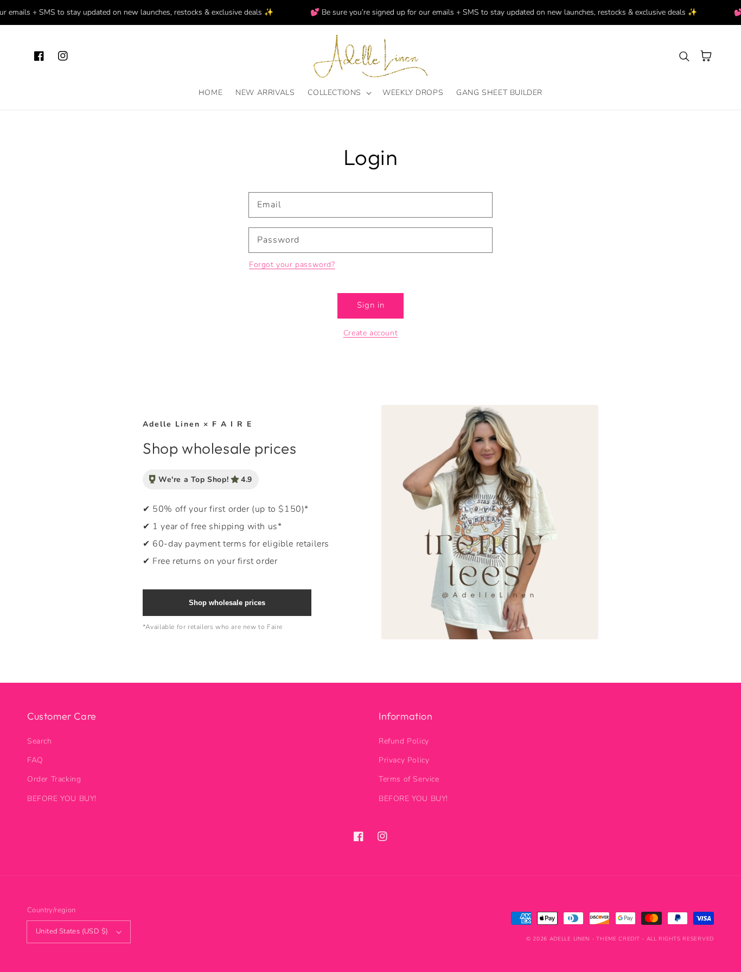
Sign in (371, 305)
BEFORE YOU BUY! (62, 798)
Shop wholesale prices (227, 603)
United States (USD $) (72, 931)
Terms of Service (409, 779)
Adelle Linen (570, 939)
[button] (338, 92)
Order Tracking (54, 779)
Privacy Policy (404, 760)
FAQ (35, 760)
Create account (370, 333)
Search (39, 741)
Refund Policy (404, 741)
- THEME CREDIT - (619, 939)
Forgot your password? (292, 264)
